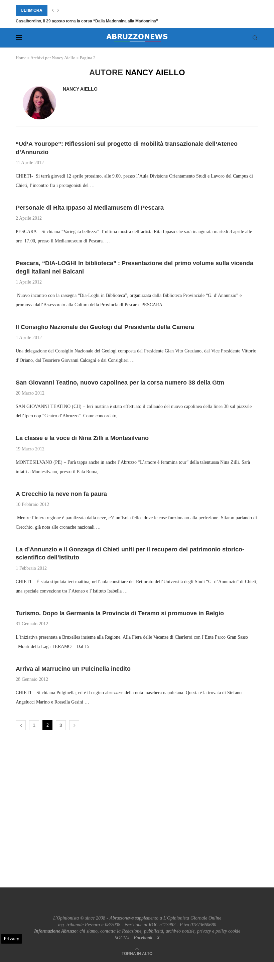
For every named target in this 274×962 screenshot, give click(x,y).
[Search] (255, 37)
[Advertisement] (137, 810)
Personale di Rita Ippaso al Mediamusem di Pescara (90, 207)
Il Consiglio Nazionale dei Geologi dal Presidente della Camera (105, 327)
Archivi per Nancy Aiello (53, 57)
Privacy (11, 938)
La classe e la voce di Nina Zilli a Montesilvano (82, 438)
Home (21, 57)
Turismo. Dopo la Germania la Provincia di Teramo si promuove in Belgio (120, 613)
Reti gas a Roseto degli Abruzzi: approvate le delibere (66, 21)
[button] (52, 10)
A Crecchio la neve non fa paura (61, 494)
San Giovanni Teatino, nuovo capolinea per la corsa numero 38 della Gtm (120, 382)
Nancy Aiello (80, 89)
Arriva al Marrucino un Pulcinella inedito (73, 668)
